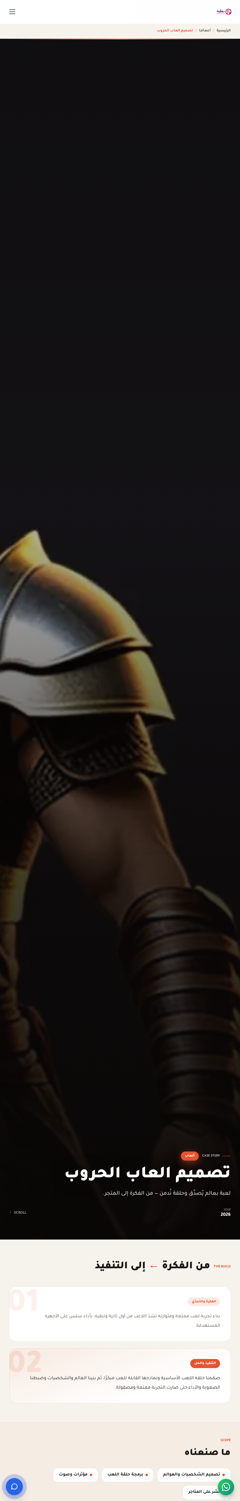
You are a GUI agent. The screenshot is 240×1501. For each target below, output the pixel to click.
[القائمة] (12, 11)
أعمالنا (205, 31)
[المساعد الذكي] (14, 1486)
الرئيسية (224, 31)
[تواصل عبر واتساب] (226, 1487)
